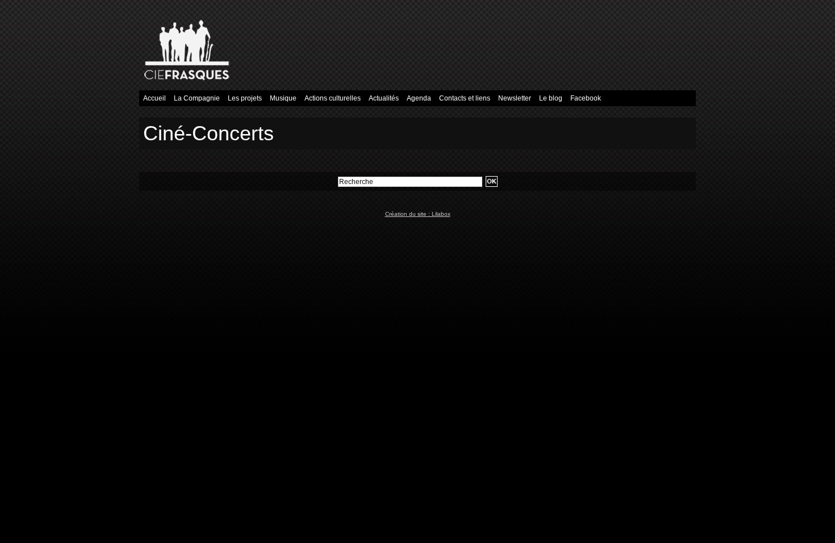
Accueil (154, 98)
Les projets (245, 98)
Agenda (419, 98)
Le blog (550, 98)
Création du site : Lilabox (417, 214)
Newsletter (514, 98)
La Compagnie (197, 98)
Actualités (384, 98)
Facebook (585, 98)
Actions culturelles (332, 98)
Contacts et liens (464, 98)
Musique (283, 98)
